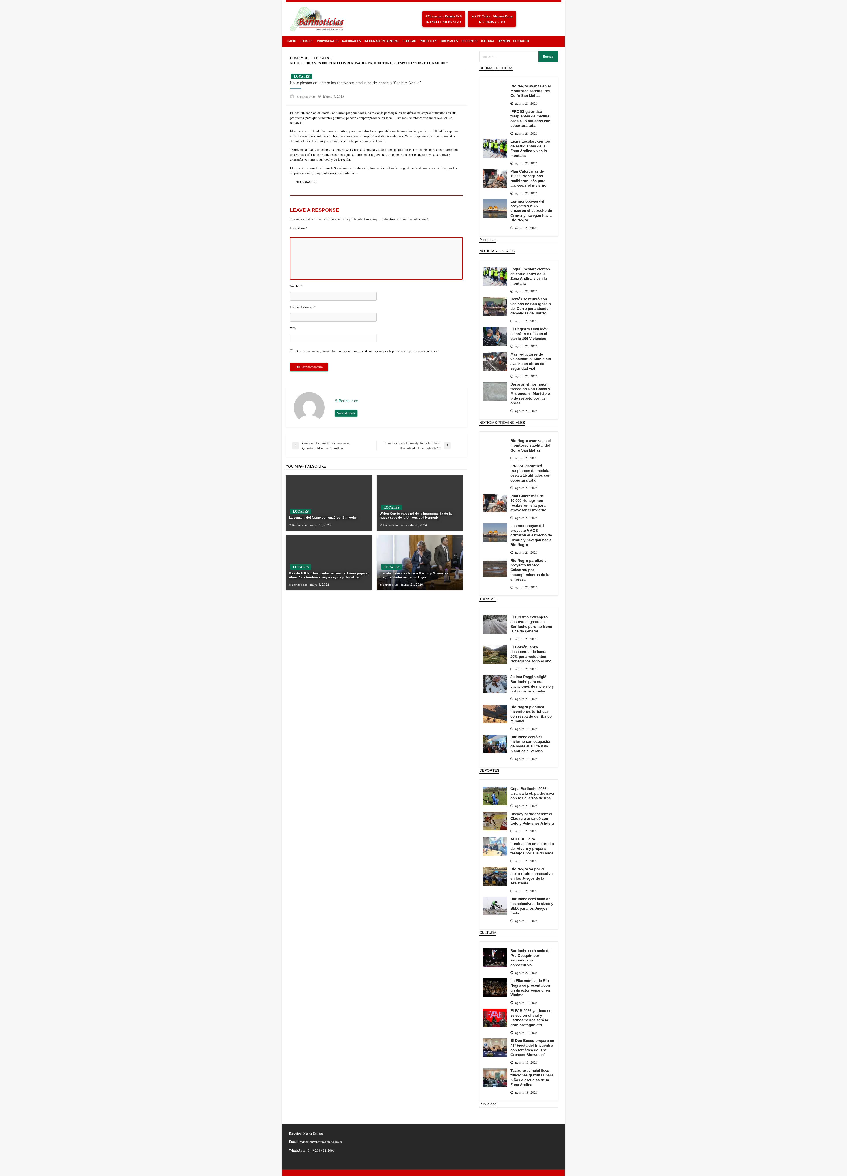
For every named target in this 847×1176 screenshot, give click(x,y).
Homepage (299, 58)
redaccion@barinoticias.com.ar (321, 1141)
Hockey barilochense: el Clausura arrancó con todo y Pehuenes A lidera (532, 818)
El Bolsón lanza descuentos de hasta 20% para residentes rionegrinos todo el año (530, 654)
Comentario (298, 228)
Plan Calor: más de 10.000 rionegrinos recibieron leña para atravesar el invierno (528, 178)
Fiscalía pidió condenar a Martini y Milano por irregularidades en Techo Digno (414, 575)
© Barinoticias (306, 96)
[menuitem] (292, 41)
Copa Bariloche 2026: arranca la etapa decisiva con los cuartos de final (532, 793)
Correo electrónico (303, 307)
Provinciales (328, 41)
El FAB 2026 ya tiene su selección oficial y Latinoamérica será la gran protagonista (530, 1018)
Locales (306, 41)
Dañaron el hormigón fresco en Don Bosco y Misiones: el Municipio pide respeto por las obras (530, 393)
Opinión (504, 41)
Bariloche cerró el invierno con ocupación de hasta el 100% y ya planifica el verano (530, 744)
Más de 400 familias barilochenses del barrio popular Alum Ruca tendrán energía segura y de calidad (329, 575)
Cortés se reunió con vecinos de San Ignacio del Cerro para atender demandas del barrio (530, 306)
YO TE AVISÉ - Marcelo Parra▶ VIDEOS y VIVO (492, 19)
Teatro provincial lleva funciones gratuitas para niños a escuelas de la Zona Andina (531, 1078)
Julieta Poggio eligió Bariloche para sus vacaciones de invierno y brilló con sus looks (532, 684)
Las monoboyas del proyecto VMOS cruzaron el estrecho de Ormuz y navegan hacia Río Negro (531, 210)
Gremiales (449, 41)
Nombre (296, 286)
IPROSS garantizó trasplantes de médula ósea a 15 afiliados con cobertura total (530, 118)
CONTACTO (521, 41)
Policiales (428, 41)
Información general (381, 41)
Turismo (409, 41)
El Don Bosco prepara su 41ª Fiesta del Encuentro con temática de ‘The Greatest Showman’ (532, 1048)
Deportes (469, 41)
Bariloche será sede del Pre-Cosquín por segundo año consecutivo (530, 958)
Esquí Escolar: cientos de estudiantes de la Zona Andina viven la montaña (530, 148)
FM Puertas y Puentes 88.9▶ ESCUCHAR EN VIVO (444, 19)
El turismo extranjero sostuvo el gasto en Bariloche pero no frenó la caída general (531, 624)
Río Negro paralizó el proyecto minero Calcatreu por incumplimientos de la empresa (529, 570)
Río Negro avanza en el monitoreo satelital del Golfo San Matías (530, 91)
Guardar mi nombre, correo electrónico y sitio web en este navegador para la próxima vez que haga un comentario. (367, 351)
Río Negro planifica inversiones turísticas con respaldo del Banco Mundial (531, 714)
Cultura (487, 41)
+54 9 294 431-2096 (320, 1150)
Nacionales (351, 41)
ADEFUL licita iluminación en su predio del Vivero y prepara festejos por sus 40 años (532, 846)
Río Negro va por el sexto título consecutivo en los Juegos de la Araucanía (531, 876)
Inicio (291, 41)
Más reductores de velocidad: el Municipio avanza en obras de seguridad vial (530, 361)
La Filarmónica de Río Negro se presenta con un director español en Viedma (530, 988)
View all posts (346, 413)
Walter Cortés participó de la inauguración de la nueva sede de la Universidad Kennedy (416, 515)
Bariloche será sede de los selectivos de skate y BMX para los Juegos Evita (531, 906)
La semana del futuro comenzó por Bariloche (323, 517)
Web (293, 328)
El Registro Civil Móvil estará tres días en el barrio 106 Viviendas (530, 334)
